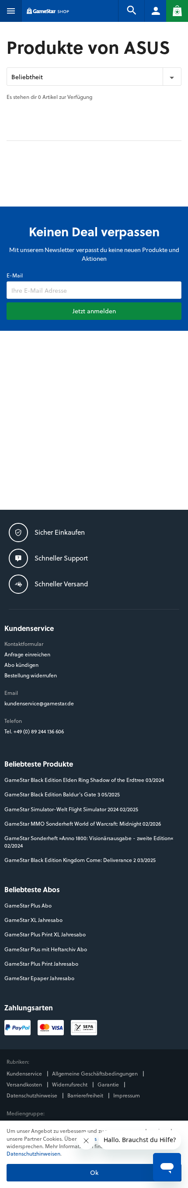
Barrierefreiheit (85, 1095)
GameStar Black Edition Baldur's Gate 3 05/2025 (62, 794)
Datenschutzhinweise (33, 1095)
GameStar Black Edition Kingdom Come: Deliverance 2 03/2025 (80, 860)
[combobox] (94, 76)
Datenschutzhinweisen (33, 1153)
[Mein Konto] (155, 11)
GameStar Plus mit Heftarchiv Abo (45, 949)
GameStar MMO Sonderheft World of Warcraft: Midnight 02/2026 (82, 823)
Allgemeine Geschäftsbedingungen (95, 1073)
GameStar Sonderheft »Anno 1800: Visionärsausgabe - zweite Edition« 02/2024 (88, 841)
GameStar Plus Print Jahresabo (41, 963)
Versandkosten (25, 1084)
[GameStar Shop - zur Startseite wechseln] (48, 11)
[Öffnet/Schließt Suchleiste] (131, 11)
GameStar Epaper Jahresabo (39, 978)
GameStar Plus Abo (28, 905)
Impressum (126, 1095)
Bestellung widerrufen (30, 675)
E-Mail (15, 275)
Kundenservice (25, 1073)
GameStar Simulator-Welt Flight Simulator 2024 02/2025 (71, 809)
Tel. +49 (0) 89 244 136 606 (34, 731)
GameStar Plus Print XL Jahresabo (45, 934)
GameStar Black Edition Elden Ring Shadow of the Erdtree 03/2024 (84, 780)
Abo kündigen (21, 665)
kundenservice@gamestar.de (39, 703)
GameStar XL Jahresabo (33, 920)
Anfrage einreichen (27, 654)
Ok (94, 1172)
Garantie (108, 1084)
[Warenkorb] (177, 11)
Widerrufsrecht (70, 1084)
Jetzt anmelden (94, 310)
